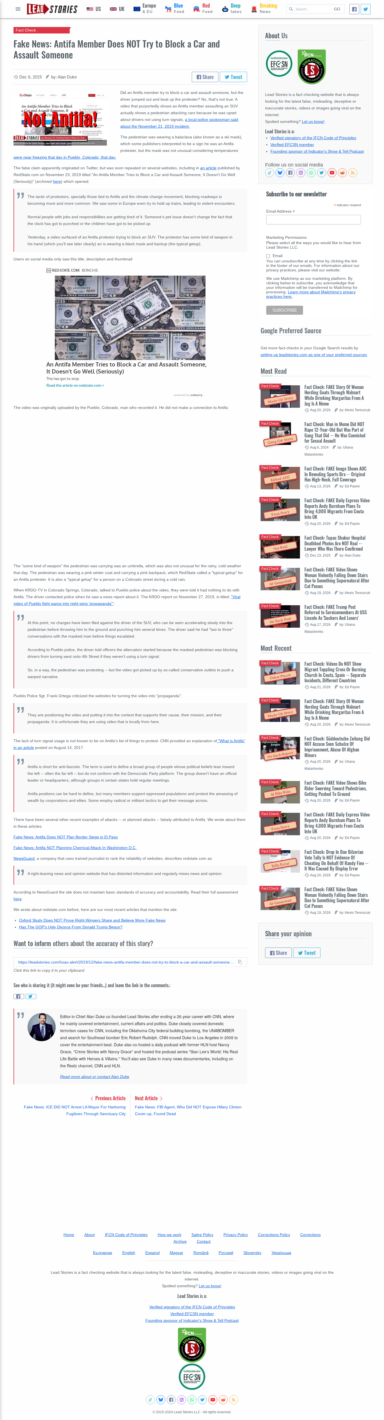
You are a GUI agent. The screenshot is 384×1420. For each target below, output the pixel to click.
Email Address (280, 211)
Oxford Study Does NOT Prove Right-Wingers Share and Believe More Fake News (92, 920)
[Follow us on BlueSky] (279, 172)
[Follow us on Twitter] (321, 172)
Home (69, 1234)
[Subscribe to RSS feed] (352, 172)
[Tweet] (366, 9)
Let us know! (313, 121)
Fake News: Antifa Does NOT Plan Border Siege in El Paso (65, 837)
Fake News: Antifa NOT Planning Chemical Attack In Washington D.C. (75, 847)
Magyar (176, 1252)
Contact (204, 1241)
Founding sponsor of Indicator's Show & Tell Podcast (317, 151)
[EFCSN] (192, 1377)
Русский (226, 1252)
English (128, 1252)
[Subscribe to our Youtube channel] (331, 172)
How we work (169, 1234)
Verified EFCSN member (292, 144)
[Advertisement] (130, 1166)
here (57, 181)
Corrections (310, 1234)
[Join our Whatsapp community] (311, 172)
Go (337, 9)
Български (102, 1252)
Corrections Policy (274, 1234)
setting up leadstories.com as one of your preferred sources (314, 354)
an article (208, 168)
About (89, 1234)
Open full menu (17, 8)
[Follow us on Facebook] (290, 172)
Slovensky (252, 1252)
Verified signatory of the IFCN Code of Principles (313, 138)
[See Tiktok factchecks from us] (269, 172)
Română (201, 1252)
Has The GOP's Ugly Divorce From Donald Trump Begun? (71, 927)
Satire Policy (202, 1234)
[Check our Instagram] (300, 172)
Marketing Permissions (286, 237)
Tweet (236, 76)
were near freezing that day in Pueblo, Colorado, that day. (64, 157)
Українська (281, 1252)
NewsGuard (24, 858)
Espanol (152, 1252)
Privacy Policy (235, 1234)
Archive (180, 1241)
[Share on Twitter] (31, 996)
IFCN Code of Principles (126, 1234)
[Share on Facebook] (18, 996)
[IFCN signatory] (192, 1345)
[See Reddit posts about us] (342, 172)
